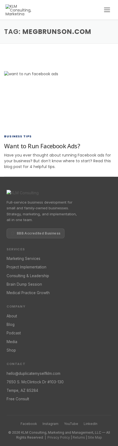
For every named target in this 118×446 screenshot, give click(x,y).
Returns (79, 437)
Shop (11, 350)
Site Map (95, 437)
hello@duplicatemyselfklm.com (33, 373)
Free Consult (18, 399)
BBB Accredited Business (38, 233)
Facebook (29, 424)
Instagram (50, 424)
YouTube (71, 424)
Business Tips (18, 136)
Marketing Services (23, 258)
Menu (107, 9)
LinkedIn (90, 424)
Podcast (14, 333)
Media (12, 342)
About (12, 316)
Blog (11, 324)
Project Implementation (26, 267)
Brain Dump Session (24, 284)
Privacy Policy (58, 437)
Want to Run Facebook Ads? (42, 146)
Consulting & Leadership (28, 276)
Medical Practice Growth (28, 293)
